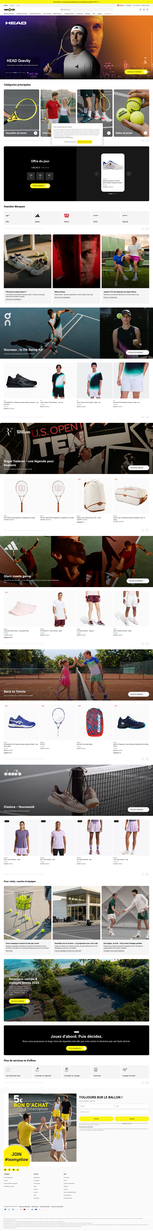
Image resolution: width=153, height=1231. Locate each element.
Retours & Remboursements (70, 1192)
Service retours (37, 1183)
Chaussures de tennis (35, 13)
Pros (94, 13)
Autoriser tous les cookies (84, 141)
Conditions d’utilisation (45, 1206)
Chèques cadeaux (145, 5)
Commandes (36, 1180)
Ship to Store (36, 1198)
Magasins (66, 1186)
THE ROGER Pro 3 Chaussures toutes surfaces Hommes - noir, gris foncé (21, 403)
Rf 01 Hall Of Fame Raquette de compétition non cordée (19, 518)
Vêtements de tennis (22, 13)
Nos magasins (137, 5)
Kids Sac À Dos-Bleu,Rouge (84, 744)
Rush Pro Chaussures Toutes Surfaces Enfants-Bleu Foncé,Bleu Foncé (131, 745)
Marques (88, 13)
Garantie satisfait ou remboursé (10, 1183)
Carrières (36, 1189)
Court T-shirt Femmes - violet (12, 859)
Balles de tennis (58, 13)
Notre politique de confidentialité (86, 1126)
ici (96, 134)
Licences (6, 1180)
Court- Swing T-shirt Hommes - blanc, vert (88, 402)
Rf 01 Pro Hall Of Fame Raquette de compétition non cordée (57, 518)
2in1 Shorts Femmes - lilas (84, 859)
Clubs (35, 1195)
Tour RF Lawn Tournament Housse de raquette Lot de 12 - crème (129, 518)
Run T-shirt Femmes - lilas (47, 859)
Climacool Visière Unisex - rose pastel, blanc (16, 631)
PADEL (18, 5)
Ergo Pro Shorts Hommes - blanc (122, 631)
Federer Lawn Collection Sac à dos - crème (89, 518)
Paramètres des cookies (9, 1186)
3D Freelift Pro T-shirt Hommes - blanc (51, 631)
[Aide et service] (140, 9)
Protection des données (59, 137)
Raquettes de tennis (9, 13)
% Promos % (107, 13)
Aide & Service (37, 1177)
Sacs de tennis (47, 13)
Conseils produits (67, 1195)
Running (12, 5)
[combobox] (86, 9)
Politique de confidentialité (24, 1206)
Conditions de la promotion (10, 1228)
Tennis (5, 5)
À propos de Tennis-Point (69, 1183)
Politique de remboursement (57, 1206)
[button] (143, 140)
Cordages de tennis (69, 13)
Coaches (36, 1192)
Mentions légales (35, 1206)
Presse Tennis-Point (68, 1198)
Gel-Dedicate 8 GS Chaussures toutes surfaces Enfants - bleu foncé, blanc (21, 745)
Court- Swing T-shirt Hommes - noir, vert (51, 402)
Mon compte (66, 1177)
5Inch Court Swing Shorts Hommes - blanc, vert (126, 402)
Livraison (66, 1189)
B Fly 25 (42, 744)
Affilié (35, 1186)
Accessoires (80, 13)
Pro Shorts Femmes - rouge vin (85, 631)
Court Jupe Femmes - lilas (120, 859)
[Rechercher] (62, 9)
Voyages (100, 13)
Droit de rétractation (8, 1177)
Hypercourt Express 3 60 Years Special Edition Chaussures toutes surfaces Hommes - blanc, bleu (112, 182)
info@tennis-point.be (127, 1123)
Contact (65, 1180)
